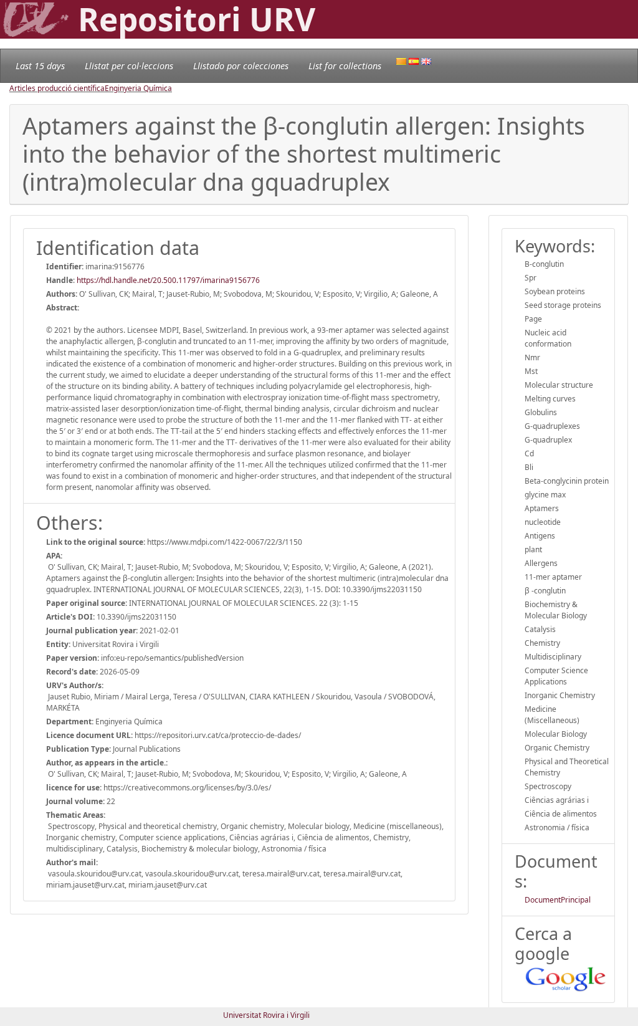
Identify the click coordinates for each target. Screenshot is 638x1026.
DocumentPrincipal (558, 899)
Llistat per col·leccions (129, 66)
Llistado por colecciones (240, 66)
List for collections (344, 66)
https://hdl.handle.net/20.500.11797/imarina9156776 (168, 280)
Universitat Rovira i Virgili (266, 1015)
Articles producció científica (57, 88)
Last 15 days (40, 66)
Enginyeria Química (138, 88)
